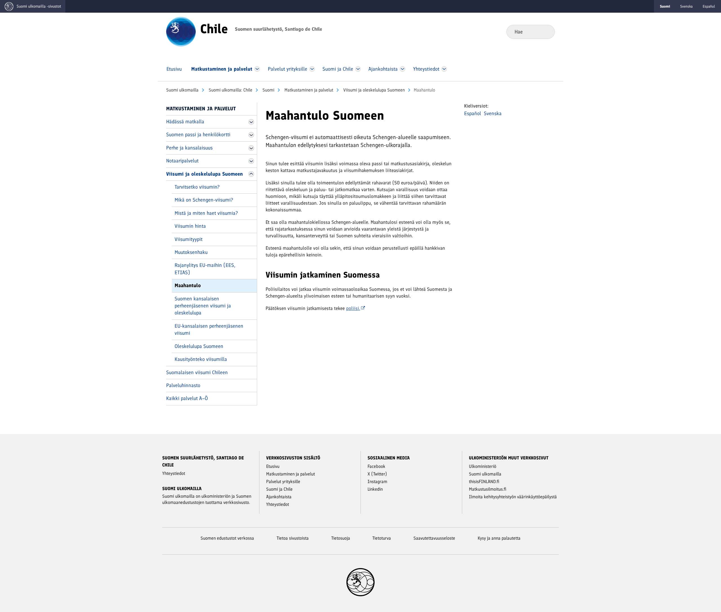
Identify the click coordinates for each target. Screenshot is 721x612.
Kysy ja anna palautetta (499, 538)
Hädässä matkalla (185, 122)
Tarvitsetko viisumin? (197, 187)
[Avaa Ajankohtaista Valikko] (402, 69)
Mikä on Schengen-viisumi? (204, 200)
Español (709, 6)
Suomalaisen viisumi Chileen (197, 372)
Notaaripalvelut (182, 161)
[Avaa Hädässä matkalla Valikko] (251, 122)
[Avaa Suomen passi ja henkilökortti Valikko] (251, 134)
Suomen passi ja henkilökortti (198, 134)
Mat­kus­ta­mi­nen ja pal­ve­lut (308, 90)
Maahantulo (188, 285)
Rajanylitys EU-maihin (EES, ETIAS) (205, 268)
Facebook (376, 466)
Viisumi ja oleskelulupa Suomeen (373, 90)
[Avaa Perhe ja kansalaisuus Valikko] (251, 148)
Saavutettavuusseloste (434, 538)
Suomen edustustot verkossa (227, 538)
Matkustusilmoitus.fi (487, 489)
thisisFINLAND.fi (484, 481)
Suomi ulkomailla (182, 90)
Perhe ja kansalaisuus (189, 148)
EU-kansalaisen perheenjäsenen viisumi (209, 329)
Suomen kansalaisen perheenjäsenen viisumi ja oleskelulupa (203, 306)
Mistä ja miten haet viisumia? (206, 213)
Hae (545, 31)
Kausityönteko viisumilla (201, 359)
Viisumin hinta (190, 226)
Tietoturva (381, 538)
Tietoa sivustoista (293, 538)
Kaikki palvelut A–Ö (187, 398)
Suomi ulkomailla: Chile (230, 90)
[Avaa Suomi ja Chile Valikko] (358, 69)
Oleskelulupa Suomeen (199, 346)
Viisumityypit (188, 239)
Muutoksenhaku (191, 252)
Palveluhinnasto (183, 385)
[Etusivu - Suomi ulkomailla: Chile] (181, 31)
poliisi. (353, 308)
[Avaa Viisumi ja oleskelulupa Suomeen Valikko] (251, 174)
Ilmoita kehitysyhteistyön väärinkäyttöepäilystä (513, 496)
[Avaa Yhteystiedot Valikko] (444, 69)
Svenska (686, 6)
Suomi (267, 90)
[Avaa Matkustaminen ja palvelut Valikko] (257, 69)
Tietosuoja (340, 538)
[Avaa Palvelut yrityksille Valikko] (311, 69)
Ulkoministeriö (482, 466)
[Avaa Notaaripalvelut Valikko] (251, 161)
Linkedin (375, 489)
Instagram (377, 481)
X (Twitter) (377, 474)
